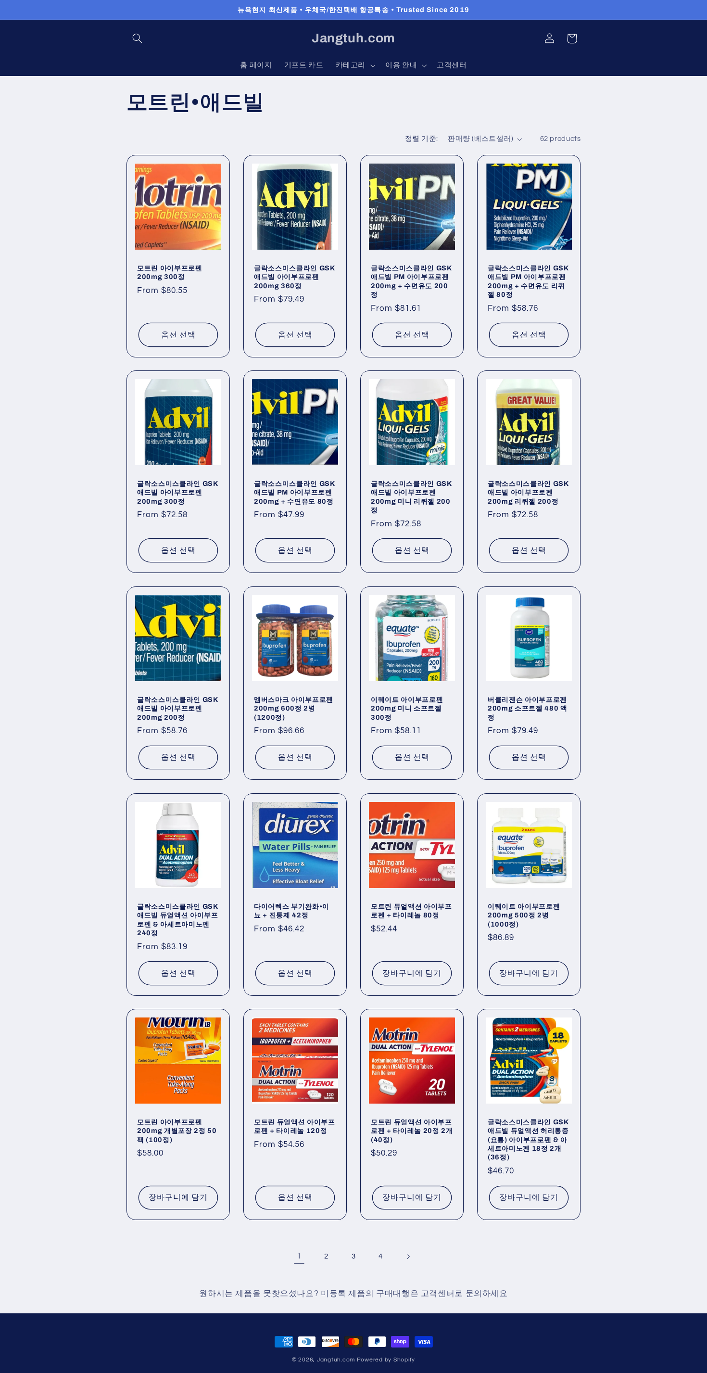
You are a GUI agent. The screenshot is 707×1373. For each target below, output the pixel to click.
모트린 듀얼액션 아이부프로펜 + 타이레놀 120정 (294, 1126)
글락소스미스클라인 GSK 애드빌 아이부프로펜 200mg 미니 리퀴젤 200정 (411, 497)
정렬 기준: (421, 138)
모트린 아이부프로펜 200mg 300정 (169, 272)
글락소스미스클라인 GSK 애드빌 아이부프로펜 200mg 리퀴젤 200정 (528, 492)
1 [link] (299, 1256)
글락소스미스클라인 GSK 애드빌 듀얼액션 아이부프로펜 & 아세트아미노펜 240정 (177, 920)
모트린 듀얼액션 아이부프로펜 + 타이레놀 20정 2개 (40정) (412, 1131)
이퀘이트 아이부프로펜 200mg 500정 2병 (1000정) (524, 915)
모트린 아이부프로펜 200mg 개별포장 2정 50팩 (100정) (177, 1131)
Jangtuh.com (336, 1359)
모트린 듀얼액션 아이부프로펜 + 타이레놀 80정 (411, 911)
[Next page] (408, 1257)
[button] (137, 38)
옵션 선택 (178, 334)
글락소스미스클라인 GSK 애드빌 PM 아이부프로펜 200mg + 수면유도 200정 (411, 281)
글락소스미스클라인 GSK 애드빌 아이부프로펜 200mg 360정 (294, 276)
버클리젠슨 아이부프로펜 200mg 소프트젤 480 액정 (528, 708)
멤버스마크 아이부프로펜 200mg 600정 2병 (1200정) (293, 708)
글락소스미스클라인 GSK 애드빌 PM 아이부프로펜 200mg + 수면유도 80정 (294, 492)
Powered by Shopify (386, 1359)
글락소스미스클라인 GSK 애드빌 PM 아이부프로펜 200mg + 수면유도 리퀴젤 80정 (528, 281)
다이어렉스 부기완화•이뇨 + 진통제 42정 (291, 911)
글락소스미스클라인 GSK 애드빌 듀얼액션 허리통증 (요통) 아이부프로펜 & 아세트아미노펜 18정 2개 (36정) (528, 1139)
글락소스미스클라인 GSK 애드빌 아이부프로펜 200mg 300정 (177, 492)
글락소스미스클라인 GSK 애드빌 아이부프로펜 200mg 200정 (177, 708)
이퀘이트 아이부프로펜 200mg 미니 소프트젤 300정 (407, 708)
